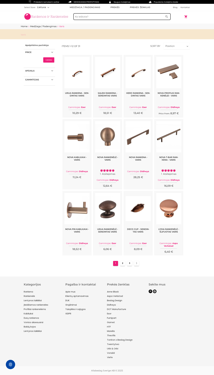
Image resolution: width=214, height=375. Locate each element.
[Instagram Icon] (154, 292)
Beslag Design (114, 300)
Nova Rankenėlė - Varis (107, 158)
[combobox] (122, 16)
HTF (109, 326)
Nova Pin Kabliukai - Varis (77, 230)
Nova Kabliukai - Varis (77, 158)
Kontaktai (185, 7)
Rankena (28, 291)
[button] (43, 7)
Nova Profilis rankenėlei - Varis (169, 94)
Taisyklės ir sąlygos (75, 309)
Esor (109, 313)
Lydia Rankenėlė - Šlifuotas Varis (168, 230)
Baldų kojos (30, 326)
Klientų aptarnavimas (77, 296)
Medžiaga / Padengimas (43, 26)
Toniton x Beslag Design (120, 339)
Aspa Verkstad (115, 296)
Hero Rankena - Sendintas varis (138, 94)
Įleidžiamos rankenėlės (36, 304)
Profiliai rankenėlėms (35, 309)
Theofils (111, 335)
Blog (175, 7)
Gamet (111, 322)
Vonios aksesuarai (33, 322)
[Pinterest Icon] (150, 292)
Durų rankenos (31, 317)
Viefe (110, 357)
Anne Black (113, 291)
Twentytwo (113, 344)
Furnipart (111, 317)
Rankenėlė (29, 296)
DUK (67, 300)
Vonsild (111, 352)
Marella (111, 331)
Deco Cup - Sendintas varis (138, 230)
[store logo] (46, 15)
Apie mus (70, 291)
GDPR (68, 313)
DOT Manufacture (116, 309)
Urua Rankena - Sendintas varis (77, 94)
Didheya (111, 304)
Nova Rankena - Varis (138, 158)
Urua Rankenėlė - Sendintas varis (107, 230)
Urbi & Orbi (112, 348)
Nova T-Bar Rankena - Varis (168, 158)
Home (24, 26)
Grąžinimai (71, 304)
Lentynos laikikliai (33, 300)
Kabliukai (28, 313)
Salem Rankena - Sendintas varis (107, 94)
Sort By (155, 46)
